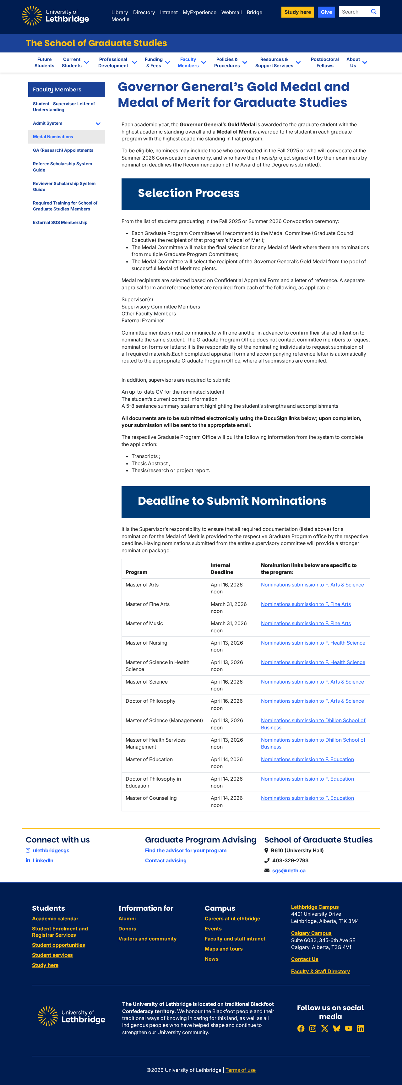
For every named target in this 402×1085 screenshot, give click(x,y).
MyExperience (199, 12)
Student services (52, 955)
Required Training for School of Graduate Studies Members (65, 205)
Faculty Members (188, 62)
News (212, 959)
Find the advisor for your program (186, 850)
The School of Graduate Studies (96, 43)
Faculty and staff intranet (235, 938)
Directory (144, 12)
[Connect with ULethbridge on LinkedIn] (361, 1028)
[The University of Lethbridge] (71, 1016)
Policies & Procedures (227, 62)
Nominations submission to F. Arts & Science (312, 584)
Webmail (231, 12)
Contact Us (304, 959)
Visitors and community (147, 938)
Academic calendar (55, 918)
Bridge (254, 12)
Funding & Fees (154, 62)
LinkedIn (42, 860)
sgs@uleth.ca (289, 870)
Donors (127, 928)
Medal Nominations (53, 136)
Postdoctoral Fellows (325, 62)
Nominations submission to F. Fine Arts (306, 604)
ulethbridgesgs (50, 850)
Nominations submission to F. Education (307, 759)
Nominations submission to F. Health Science (313, 643)
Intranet (169, 12)
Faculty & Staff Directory (320, 971)
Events (213, 928)
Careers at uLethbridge (232, 918)
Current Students (72, 62)
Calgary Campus (311, 933)
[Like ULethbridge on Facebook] (301, 1028)
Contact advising (166, 860)
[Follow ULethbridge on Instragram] (313, 1028)
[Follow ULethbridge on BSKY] (337, 1028)
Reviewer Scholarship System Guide (64, 186)
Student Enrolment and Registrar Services (60, 931)
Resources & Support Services (274, 62)
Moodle (120, 19)
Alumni (127, 918)
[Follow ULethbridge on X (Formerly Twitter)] (325, 1028)
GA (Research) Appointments (63, 150)
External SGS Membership (60, 222)
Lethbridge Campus (315, 907)
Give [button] (326, 12)
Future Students (44, 62)
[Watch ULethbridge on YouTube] (349, 1028)
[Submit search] (373, 11)
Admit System (47, 123)
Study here (45, 965)
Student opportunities (58, 945)
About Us (353, 62)
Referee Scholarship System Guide (62, 166)
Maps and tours (224, 949)
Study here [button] (298, 12)
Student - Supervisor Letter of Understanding (64, 106)
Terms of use (240, 1070)
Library (119, 12)
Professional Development (113, 62)
